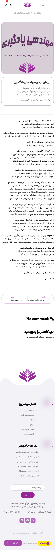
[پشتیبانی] (44, 543)
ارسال (26, 495)
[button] (49, 5)
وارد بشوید (31, 337)
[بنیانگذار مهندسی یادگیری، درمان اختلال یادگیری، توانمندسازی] (27, 5)
